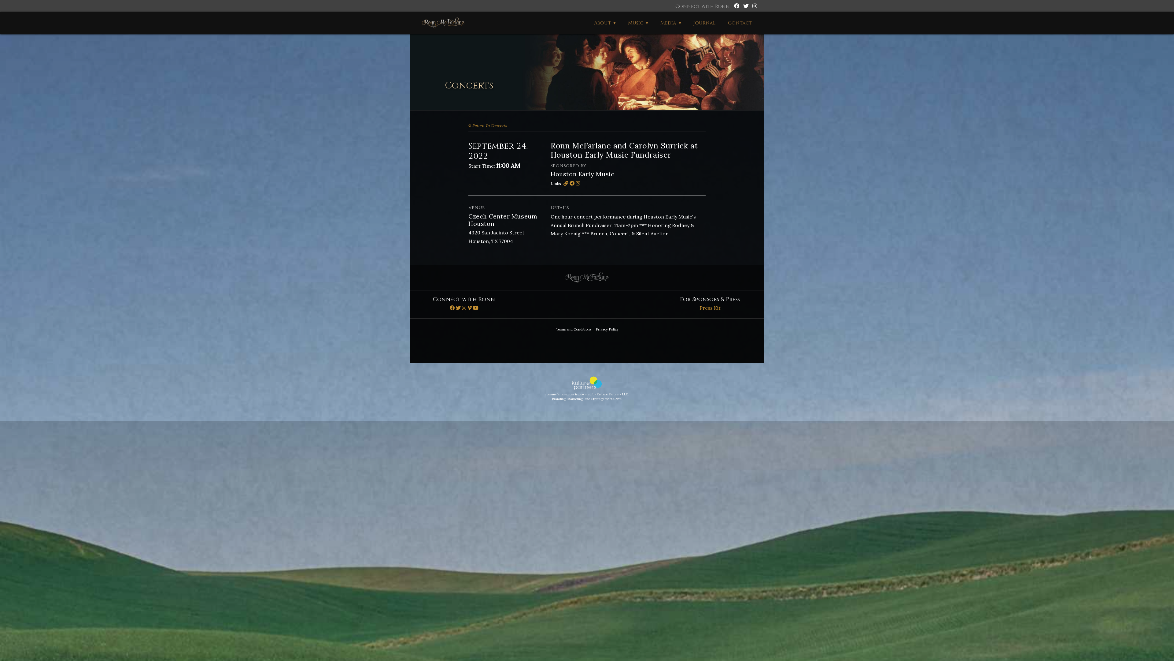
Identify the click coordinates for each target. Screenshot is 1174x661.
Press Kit (710, 308)
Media (668, 23)
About (602, 23)
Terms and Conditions (573, 329)
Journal (704, 23)
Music (635, 23)
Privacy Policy (607, 329)
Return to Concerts (489, 125)
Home (443, 23)
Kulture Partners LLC (612, 394)
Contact (740, 23)
